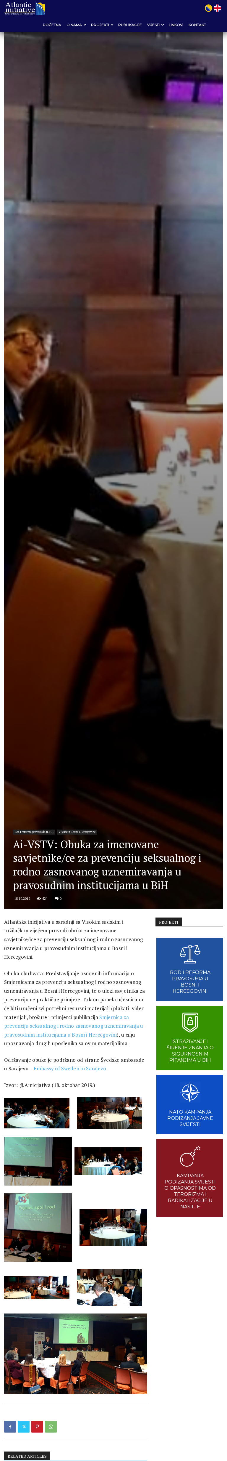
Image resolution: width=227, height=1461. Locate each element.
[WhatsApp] (51, 1427)
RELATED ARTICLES (27, 1456)
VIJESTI (153, 25)
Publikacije (130, 25)
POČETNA (52, 25)
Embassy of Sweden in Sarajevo (70, 1068)
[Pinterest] (37, 1427)
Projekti (100, 25)
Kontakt (197, 25)
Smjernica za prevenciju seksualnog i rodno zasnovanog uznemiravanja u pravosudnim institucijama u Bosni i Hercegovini (73, 1026)
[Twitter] (24, 1427)
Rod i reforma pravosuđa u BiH (34, 832)
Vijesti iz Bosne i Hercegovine (77, 832)
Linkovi (176, 25)
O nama (74, 25)
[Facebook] (10, 1427)
